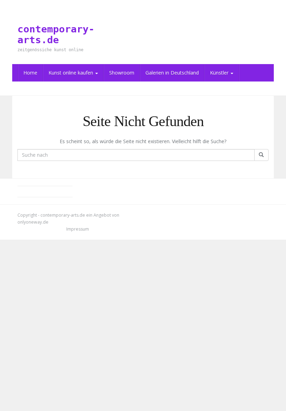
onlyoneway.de (32, 222)
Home (30, 72)
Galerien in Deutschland (172, 72)
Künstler (220, 72)
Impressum (77, 229)
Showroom (121, 72)
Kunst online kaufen (71, 72)
